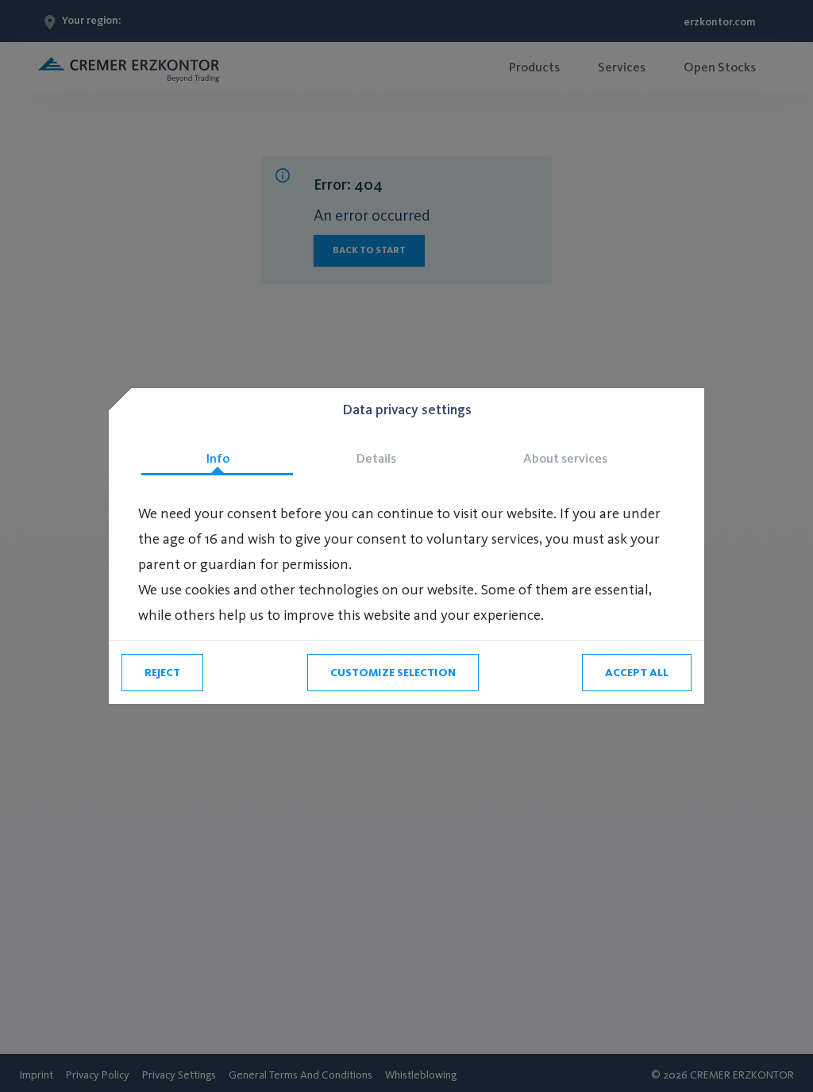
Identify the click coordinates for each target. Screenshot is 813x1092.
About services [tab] (565, 458)
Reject (162, 672)
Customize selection (393, 672)
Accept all (637, 672)
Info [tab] (217, 458)
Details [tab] (376, 458)
